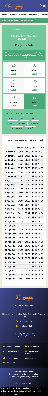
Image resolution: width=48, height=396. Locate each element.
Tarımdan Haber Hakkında (23, 371)
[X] (20, 335)
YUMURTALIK (17, 128)
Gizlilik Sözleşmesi (17, 377)
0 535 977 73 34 (26, 321)
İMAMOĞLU (30, 128)
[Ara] (41, 6)
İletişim (35, 377)
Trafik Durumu (11, 351)
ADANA (9, 114)
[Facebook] (15, 335)
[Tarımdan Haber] (14, 5)
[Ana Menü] (44, 6)
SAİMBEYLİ (22, 123)
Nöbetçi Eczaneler (13, 346)
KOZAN (35, 119)
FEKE (39, 114)
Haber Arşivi (11, 363)
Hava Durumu (33, 346)
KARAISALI (13, 119)
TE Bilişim (30, 383)
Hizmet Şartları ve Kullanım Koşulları (23, 374)
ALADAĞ (19, 114)
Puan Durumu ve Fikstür (32, 352)
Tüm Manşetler (12, 358)
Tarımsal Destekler (18, 14)
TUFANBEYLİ (35, 123)
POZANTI (10, 123)
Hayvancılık (34, 14)
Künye (28, 377)
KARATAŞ (25, 119)
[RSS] (33, 335)
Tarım (4, 14)
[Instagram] (24, 335)
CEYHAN (29, 114)
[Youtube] (28, 335)
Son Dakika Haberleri (35, 358)
